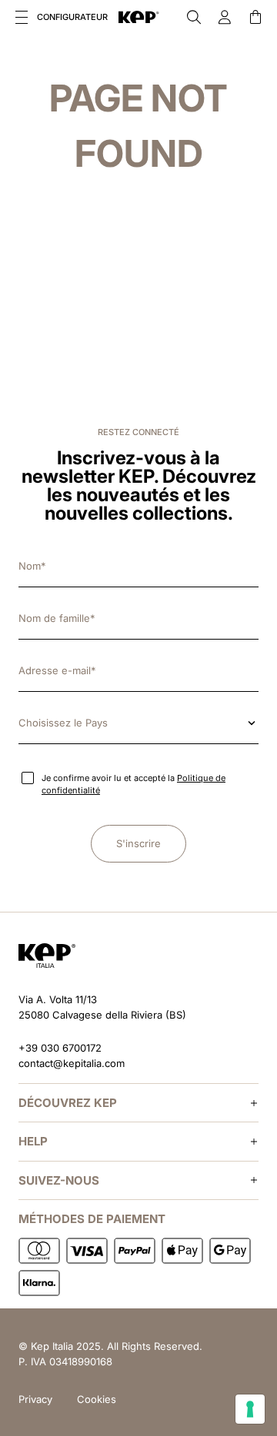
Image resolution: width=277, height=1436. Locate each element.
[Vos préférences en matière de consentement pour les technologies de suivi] (250, 1409)
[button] (21, 17)
